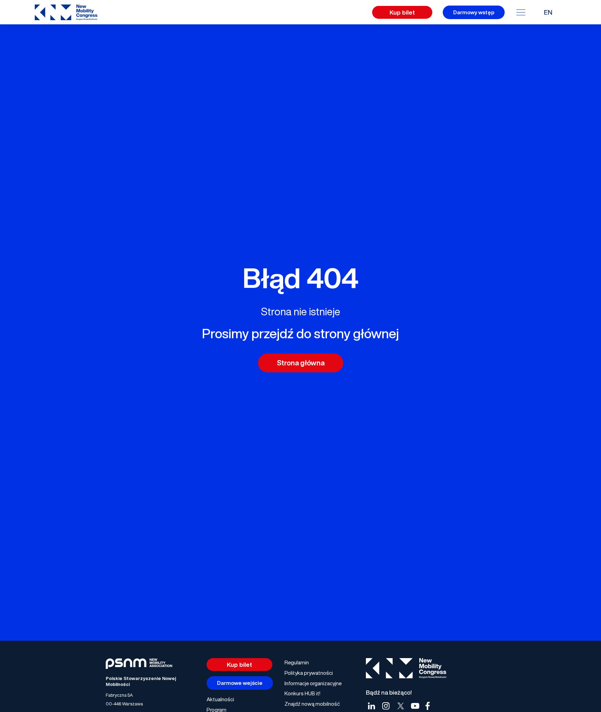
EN (548, 12)
